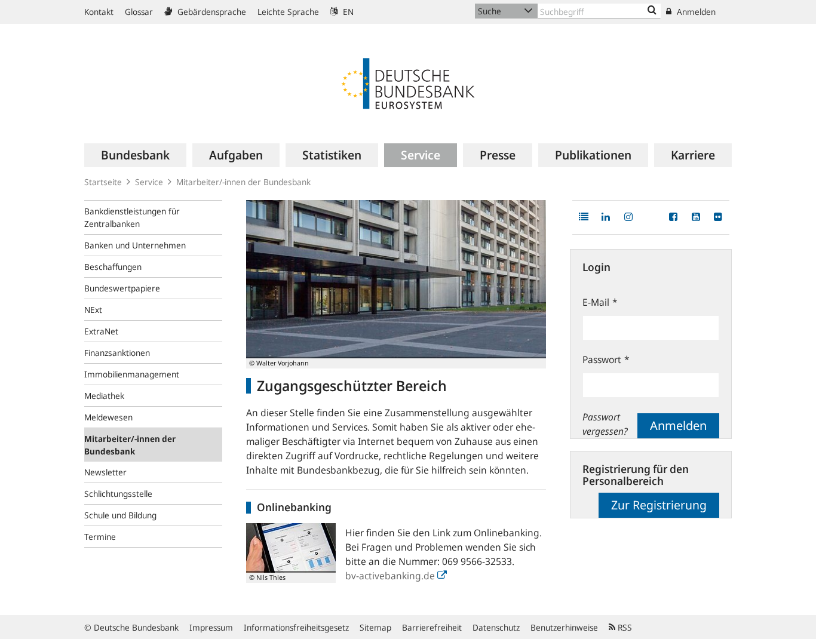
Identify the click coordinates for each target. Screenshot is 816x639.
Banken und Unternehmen (135, 245)
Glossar (139, 11)
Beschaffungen (113, 266)
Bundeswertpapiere (122, 288)
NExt (93, 309)
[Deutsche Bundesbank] (408, 82)
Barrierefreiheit (432, 627)
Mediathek (104, 395)
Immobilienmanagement (131, 374)
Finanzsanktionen (117, 352)
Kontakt (98, 11)
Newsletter (105, 472)
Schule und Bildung (120, 515)
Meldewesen (108, 417)
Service (149, 182)
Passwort (606, 359)
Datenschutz (496, 627)
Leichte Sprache (288, 11)
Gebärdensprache (210, 11)
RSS (623, 627)
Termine (100, 536)
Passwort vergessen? (605, 424)
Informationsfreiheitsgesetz (296, 627)
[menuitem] (135, 155)
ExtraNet (101, 331)
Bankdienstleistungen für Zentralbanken (132, 217)
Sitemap (375, 627)
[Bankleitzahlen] (652, 11)
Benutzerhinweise (564, 627)
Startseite (103, 182)
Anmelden (695, 11)
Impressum (211, 627)
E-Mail (600, 302)
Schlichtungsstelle (118, 493)
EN (347, 11)
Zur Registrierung (659, 505)
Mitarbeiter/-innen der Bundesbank (130, 445)
